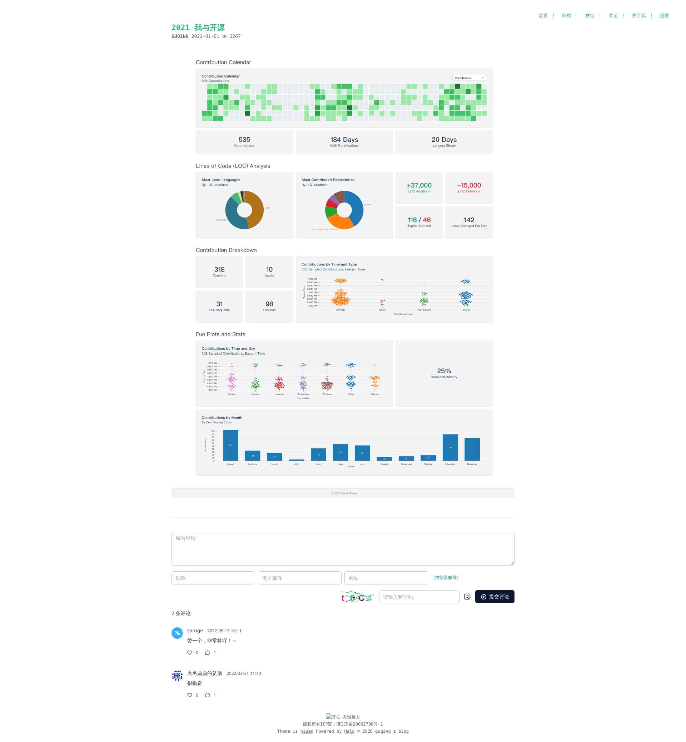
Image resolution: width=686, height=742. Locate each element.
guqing (180, 36)
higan (306, 731)
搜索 (664, 16)
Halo (349, 731)
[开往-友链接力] (343, 716)
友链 (590, 16)
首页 (543, 16)
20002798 (363, 724)
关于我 (639, 16)
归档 (566, 16)
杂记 (613, 16)
